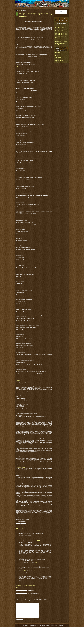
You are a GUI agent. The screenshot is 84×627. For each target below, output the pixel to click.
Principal (18, 66)
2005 (56, 30)
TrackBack (32, 585)
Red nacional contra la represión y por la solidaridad (60, 60)
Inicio (18, 10)
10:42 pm (36, 562)
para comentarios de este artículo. (22, 585)
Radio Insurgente (25, 625)
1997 (56, 27)
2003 (62, 29)
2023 (62, 36)
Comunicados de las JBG (60, 40)
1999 (62, 27)
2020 (66, 34)
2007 (62, 30)
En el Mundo (58, 57)
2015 (62, 33)
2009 (56, 31)
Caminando (57, 55)
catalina (25, 570)
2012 (66, 31)
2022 (59, 36)
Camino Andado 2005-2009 (44, 625)
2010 (59, 31)
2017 (56, 34)
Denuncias (24, 10)
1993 (56, 26)
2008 (66, 30)
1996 (66, 26)
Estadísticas (61, 625)
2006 (59, 30)
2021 (56, 36)
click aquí (21, 23)
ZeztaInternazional (54, 625)
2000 (66, 27)
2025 (56, 37)
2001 (56, 29)
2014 (59, 33)
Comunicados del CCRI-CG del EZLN (61, 44)
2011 (62, 31)
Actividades (57, 54)
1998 (59, 27)
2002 (59, 29)
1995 (62, 26)
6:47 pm (38, 540)
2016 (66, 33)
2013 (56, 33)
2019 (62, 34)
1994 (59, 26)
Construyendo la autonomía (61, 41)
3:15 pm (34, 570)
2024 (66, 36)
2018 (59, 34)
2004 (66, 29)
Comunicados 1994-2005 (34, 625)
